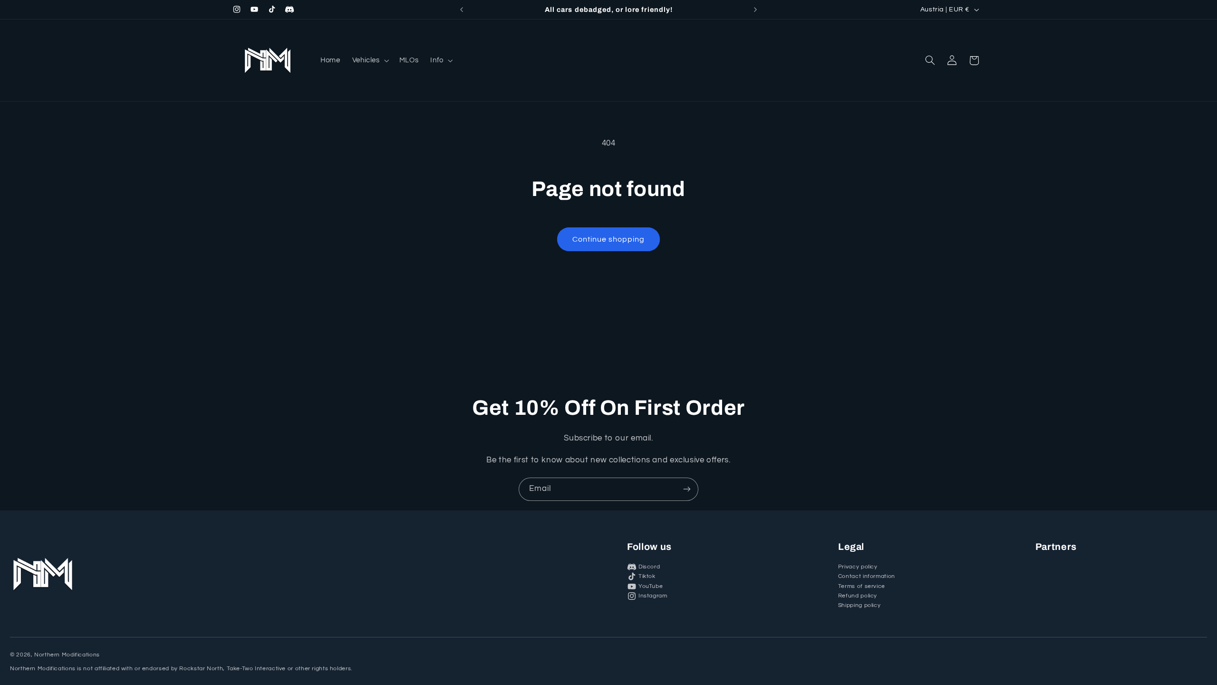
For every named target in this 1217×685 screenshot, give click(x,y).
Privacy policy (858, 566)
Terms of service (861, 586)
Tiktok (647, 576)
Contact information (866, 576)
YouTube (650, 586)
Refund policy (857, 595)
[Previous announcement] (461, 9)
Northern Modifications (67, 654)
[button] (369, 60)
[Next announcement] (755, 9)
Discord (649, 566)
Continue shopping (608, 239)
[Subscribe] (687, 489)
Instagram (652, 595)
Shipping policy (859, 605)
